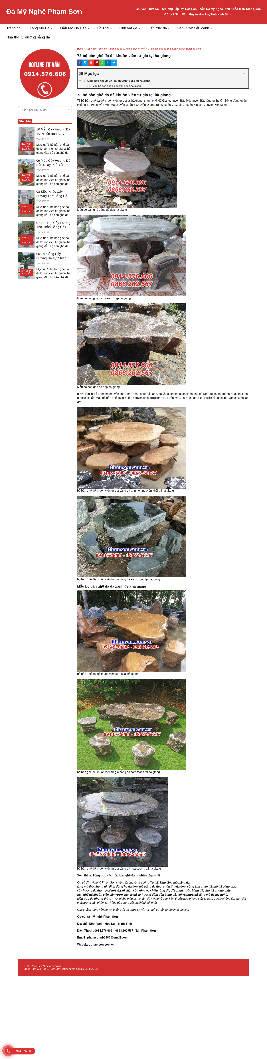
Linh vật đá (128, 28)
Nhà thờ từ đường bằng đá (28, 37)
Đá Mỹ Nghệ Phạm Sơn (44, 11)
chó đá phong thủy (218, 890)
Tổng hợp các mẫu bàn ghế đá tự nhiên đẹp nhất (126, 875)
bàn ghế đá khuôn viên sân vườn (100, 894)
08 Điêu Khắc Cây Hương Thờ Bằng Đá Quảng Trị (51, 194)
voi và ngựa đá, (188, 894)
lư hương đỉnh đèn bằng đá (157, 894)
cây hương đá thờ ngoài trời (96, 890)
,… (112, 898)
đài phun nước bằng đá (187, 890)
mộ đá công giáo (224, 886)
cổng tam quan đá (199, 886)
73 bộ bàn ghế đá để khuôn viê (97, 100)
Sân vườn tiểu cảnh (193, 28)
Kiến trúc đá (157, 28)
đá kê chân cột (127, 890)
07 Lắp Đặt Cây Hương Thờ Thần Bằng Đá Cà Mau (53, 225)
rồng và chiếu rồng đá (154, 890)
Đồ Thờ (103, 28)
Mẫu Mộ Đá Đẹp (73, 28)
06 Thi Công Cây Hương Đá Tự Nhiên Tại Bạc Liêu (54, 256)
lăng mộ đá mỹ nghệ (213, 894)
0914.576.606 (92, 969)
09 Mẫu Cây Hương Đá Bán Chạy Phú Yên (53, 163)
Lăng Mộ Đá (40, 28)
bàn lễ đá (130, 894)
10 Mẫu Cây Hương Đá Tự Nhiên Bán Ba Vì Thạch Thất (53, 132)
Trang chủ (14, 28)
